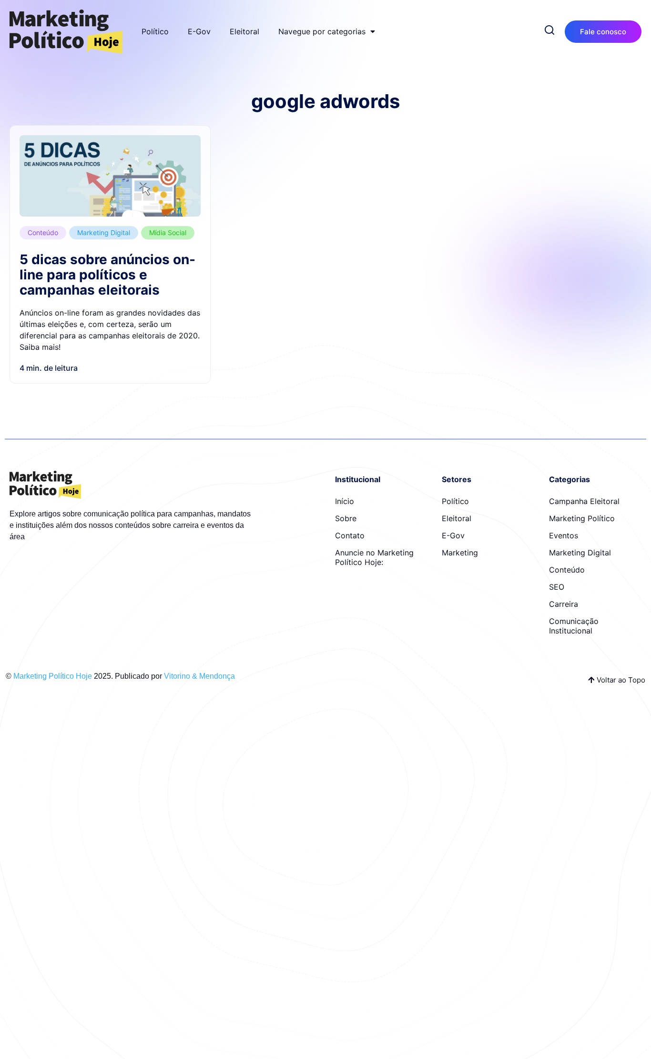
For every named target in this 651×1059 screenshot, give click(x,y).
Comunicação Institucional (574, 625)
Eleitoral (244, 31)
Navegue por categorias (322, 31)
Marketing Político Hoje (52, 676)
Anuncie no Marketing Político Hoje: (374, 557)
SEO (556, 587)
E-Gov (199, 31)
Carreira (563, 604)
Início (344, 501)
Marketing (460, 552)
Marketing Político (582, 518)
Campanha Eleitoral (584, 501)
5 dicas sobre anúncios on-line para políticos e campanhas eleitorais (107, 274)
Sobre (345, 518)
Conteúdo (43, 232)
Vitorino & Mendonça (199, 676)
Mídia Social (167, 232)
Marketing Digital (103, 232)
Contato (350, 535)
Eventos (563, 535)
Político (155, 31)
